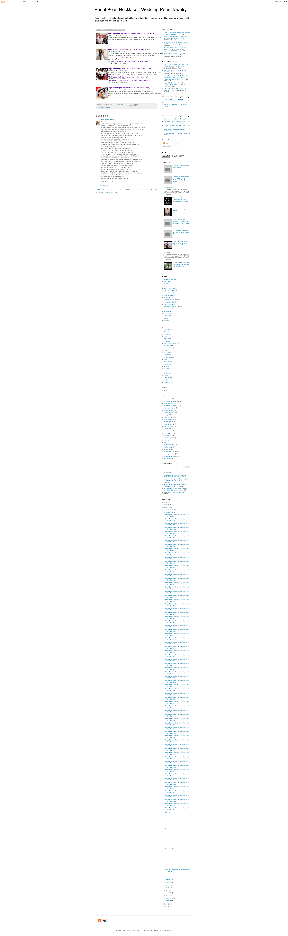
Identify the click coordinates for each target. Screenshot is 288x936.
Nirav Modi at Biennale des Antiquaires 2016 (181, 166)
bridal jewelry (168, 403)
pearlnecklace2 (168, 252)
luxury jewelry (168, 419)
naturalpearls (168, 378)
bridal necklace (168, 329)
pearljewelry (167, 355)
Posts (166, 143)
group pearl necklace (170, 290)
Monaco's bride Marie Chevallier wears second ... (129, 58)
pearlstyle (167, 371)
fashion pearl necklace (171, 410)
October (168, 880)
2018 (166, 904)
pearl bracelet (168, 426)
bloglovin (166, 359)
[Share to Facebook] (135, 105)
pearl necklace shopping (171, 343)
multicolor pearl (168, 422)
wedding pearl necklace (171, 456)
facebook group (168, 380)
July (167, 885)
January (168, 901)
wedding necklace (169, 454)
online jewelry (168, 424)
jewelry (166, 415)
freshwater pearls (169, 412)
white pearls (167, 458)
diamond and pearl (169, 408)
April (167, 893)
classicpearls (168, 361)
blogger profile (168, 382)
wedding (166, 449)
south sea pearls (169, 445)
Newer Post (100, 189)
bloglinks (166, 350)
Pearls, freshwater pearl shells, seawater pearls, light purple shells (180, 243)
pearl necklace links (170, 293)
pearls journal (168, 313)
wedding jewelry (105, 107)
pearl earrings (168, 431)
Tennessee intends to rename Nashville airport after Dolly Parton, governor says (176, 43)
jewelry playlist (168, 345)
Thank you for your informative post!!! (175, 119)
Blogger (169, 930)
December (169, 510)
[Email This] (128, 105)
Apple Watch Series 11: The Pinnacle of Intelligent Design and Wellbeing (176, 65)
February (168, 898)
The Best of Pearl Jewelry (171, 300)
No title (167, 812)
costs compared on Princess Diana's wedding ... (129, 81)
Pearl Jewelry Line (169, 304)
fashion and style (169, 357)
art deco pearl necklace (171, 401)
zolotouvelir (167, 311)
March (168, 895)
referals (166, 318)
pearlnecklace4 (168, 187)
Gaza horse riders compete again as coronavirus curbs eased (175, 475)
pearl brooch (167, 429)
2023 (166, 502)
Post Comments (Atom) (111, 192)
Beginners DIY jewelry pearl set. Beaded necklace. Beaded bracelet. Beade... (181, 199)
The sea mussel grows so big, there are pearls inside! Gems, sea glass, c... (181, 232)
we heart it (167, 297)
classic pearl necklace (170, 406)
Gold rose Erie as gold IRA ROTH (174, 100)
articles (166, 375)
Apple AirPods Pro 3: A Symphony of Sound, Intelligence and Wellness (175, 71)
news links (167, 320)
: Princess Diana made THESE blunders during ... (132, 33)
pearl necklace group (170, 348)
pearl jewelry (168, 352)
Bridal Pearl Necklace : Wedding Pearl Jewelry (140, 9)
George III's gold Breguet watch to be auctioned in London (175, 485)
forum (165, 336)
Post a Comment (104, 185)
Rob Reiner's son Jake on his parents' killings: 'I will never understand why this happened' (176, 49)
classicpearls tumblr (170, 279)
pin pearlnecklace (169, 295)
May (167, 890)
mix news (166, 284)
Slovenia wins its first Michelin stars (174, 492)
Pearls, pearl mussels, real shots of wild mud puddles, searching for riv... (181, 264)
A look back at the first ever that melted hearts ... (129, 77)
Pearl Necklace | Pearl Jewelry (173, 306)
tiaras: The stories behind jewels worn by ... (130, 88)
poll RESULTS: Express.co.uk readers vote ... (131, 69)
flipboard (166, 366)
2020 (166, 505)
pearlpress (167, 334)
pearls (166, 442)
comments (167, 373)
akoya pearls (168, 399)
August (168, 882)
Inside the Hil (169, 849)
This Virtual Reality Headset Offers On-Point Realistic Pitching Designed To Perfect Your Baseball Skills (175, 77)
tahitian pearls (168, 447)
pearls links (167, 316)
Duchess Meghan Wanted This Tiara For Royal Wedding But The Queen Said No (181, 179)
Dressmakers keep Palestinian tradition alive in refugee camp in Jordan (176, 479)
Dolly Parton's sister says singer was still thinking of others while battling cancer (176, 54)
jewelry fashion (168, 417)
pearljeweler (167, 364)
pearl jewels (167, 281)
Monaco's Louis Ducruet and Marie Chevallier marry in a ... (129, 61)
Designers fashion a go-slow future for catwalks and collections (175, 489)
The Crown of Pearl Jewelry (172, 309)
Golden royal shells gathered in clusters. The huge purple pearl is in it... (181, 221)
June (167, 887)
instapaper (167, 341)
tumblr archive (168, 286)
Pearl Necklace (106, 119)
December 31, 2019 (107, 181)
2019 (166, 507)
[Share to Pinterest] (137, 105)
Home (127, 189)
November (169, 512)
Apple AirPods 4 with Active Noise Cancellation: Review (174, 83)
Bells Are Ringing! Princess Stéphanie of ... (130, 49)
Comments (168, 146)
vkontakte (167, 332)
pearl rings (167, 440)
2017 (166, 907)
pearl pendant (168, 438)
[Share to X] (133, 105)
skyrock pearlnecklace (170, 288)
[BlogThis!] (130, 105)
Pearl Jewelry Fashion (170, 302)
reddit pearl (167, 339)
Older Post (153, 189)
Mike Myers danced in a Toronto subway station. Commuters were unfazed (176, 37)
